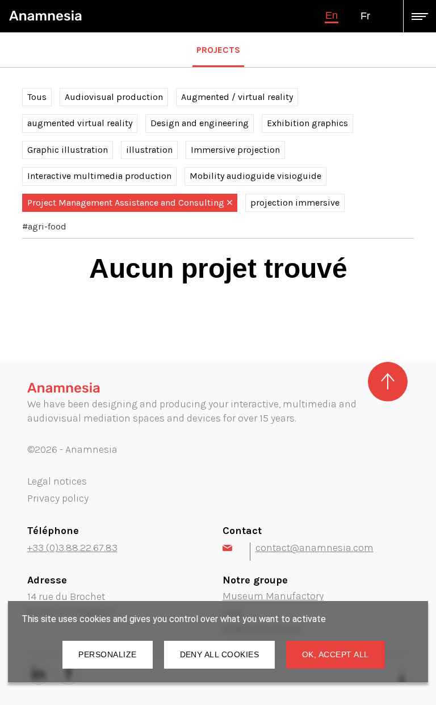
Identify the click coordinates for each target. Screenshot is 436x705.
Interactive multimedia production (99, 175)
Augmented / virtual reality (237, 96)
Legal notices (57, 481)
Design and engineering (199, 123)
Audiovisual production (114, 96)
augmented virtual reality (79, 123)
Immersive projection (235, 149)
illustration (149, 149)
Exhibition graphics (307, 123)
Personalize (107, 654)
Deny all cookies (219, 654)
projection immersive (294, 202)
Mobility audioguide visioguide (255, 175)
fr (365, 16)
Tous (37, 96)
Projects (218, 49)
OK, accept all (335, 654)
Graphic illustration (67, 149)
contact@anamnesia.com (314, 547)
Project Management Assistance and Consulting (125, 202)
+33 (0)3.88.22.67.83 (72, 547)
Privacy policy (58, 498)
